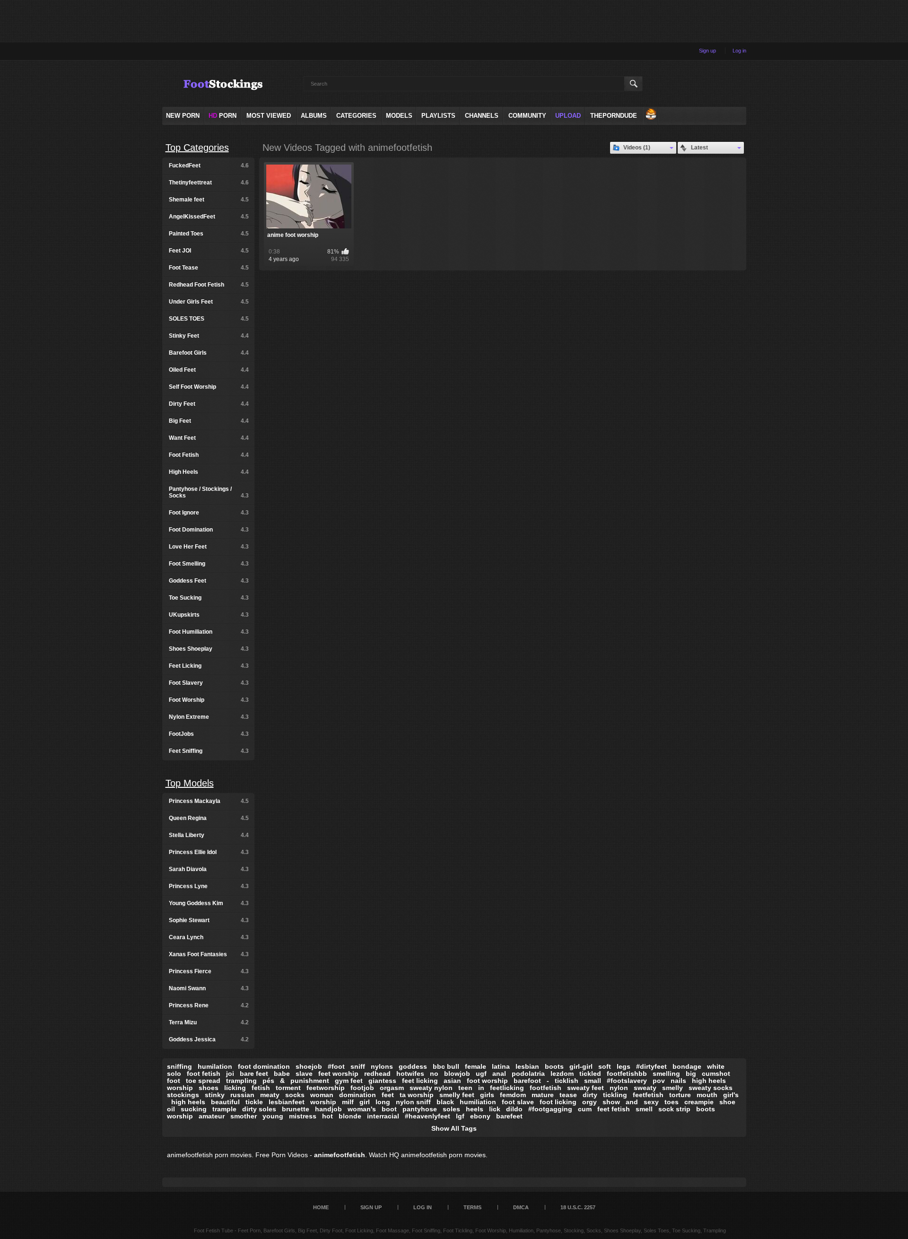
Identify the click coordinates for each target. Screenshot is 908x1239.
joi (230, 1073)
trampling (241, 1080)
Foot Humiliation (209, 631)
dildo (514, 1109)
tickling (615, 1095)
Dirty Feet (209, 404)
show (611, 1102)
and (632, 1102)
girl (364, 1102)
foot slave (518, 1102)
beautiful (225, 1102)
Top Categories (197, 147)
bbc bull (446, 1066)
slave (304, 1073)
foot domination (264, 1066)
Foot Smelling (209, 563)
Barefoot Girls (209, 352)
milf (348, 1102)
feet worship (338, 1073)
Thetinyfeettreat (209, 182)
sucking (194, 1109)
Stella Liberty (209, 835)
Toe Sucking (209, 597)
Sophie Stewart (209, 920)
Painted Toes (209, 233)
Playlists (438, 115)
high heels (188, 1102)
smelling (666, 1073)
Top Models (190, 783)
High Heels (209, 472)
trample (224, 1109)
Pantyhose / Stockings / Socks (209, 492)
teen (465, 1087)
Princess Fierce (209, 971)
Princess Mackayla (209, 801)
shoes (208, 1087)
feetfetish (648, 1095)
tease (568, 1095)
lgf (460, 1116)
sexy (651, 1102)
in (481, 1087)
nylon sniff (413, 1102)
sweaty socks (711, 1087)
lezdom (562, 1073)
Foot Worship (209, 700)
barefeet (509, 1116)
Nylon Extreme (209, 717)
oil (171, 1109)
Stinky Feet (209, 335)
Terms (472, 1207)
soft (604, 1066)
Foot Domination (209, 529)
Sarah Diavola (209, 869)
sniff (357, 1066)
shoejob (309, 1066)
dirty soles (259, 1109)
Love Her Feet (209, 546)
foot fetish (203, 1073)
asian (452, 1080)
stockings (183, 1095)
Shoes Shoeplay (209, 649)
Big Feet (209, 421)
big (691, 1073)
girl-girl (581, 1066)
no (434, 1073)
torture (680, 1095)
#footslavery (627, 1080)
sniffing (179, 1066)
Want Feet (209, 438)
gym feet (349, 1080)
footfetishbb (627, 1073)
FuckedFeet (209, 165)
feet (388, 1095)
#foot (336, 1066)
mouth (707, 1095)
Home (321, 1207)
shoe (727, 1102)
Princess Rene (209, 1005)
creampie (699, 1102)
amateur (212, 1116)
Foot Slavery (209, 683)
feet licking (420, 1080)
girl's (731, 1095)
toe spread (203, 1080)
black (445, 1102)
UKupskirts (209, 614)
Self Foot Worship (209, 387)
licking (235, 1087)
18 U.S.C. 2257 (577, 1207)
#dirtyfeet (651, 1066)
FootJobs (209, 734)
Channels (481, 115)
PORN (222, 115)
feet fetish (613, 1109)
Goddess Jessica (209, 1039)
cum (585, 1109)
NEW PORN (183, 115)
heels (474, 1109)
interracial (383, 1116)
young (272, 1116)
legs (623, 1066)
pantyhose (419, 1109)
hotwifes (410, 1073)
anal (499, 1073)
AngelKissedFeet (209, 216)
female (475, 1066)
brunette (295, 1109)
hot (327, 1116)
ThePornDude (613, 115)
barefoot (527, 1080)
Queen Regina (209, 818)
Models (399, 115)
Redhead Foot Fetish (209, 284)
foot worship (487, 1080)
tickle (254, 1102)
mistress (302, 1116)
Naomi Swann (209, 988)
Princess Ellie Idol (209, 852)
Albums (314, 115)
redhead (377, 1073)
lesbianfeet (287, 1102)
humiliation (478, 1102)
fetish (261, 1087)
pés (268, 1080)
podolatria (528, 1073)
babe (282, 1073)
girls (487, 1095)
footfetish (545, 1087)
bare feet (254, 1073)
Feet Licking (209, 666)
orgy (589, 1102)
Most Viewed (268, 115)
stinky (215, 1095)
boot (389, 1109)
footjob (362, 1087)
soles (451, 1109)
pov (659, 1080)
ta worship (417, 1095)
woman (321, 1095)
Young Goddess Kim (209, 903)
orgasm (392, 1087)
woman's (362, 1109)
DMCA (521, 1207)
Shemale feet (209, 199)
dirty (590, 1095)
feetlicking (507, 1087)
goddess (413, 1066)
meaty (269, 1095)
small (592, 1080)
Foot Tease (209, 267)
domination (357, 1095)
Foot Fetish (209, 455)
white (716, 1066)
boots (554, 1066)
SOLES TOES (209, 318)
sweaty (645, 1087)
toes (671, 1102)
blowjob (457, 1073)
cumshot (716, 1073)
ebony (480, 1116)
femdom (513, 1095)
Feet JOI (209, 250)
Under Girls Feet (209, 301)
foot (173, 1080)
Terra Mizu (209, 1022)
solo (174, 1073)
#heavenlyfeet (427, 1116)
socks (295, 1095)
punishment (309, 1080)
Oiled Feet (209, 369)
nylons (382, 1066)
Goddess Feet (209, 580)
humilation (215, 1066)
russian (242, 1095)
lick (494, 1109)
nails (678, 1080)
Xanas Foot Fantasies (209, 954)
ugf (481, 1073)
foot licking (558, 1102)
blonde (350, 1116)
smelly (672, 1087)
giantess (382, 1080)
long (382, 1102)
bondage (686, 1066)
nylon (619, 1087)
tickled (590, 1073)
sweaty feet (585, 1087)
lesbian (527, 1066)
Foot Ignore (209, 512)
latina (501, 1066)
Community (527, 115)
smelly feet (456, 1095)
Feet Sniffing (209, 751)
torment (288, 1087)
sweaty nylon (431, 1087)
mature (543, 1095)
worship (323, 1102)
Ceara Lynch (209, 937)
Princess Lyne (209, 886)
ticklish (566, 1080)
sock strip (674, 1109)
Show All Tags (454, 1128)
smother (243, 1116)
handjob (328, 1109)
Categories (356, 115)
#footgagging (550, 1109)
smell (644, 1109)
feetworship (325, 1087)
